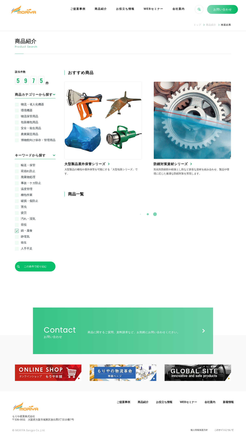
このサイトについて (224, 430)
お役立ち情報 (125, 8)
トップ (197, 24)
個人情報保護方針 (199, 430)
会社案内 (179, 8)
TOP (238, 424)
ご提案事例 (78, 8)
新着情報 (228, 401)
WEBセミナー (153, 8)
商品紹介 (101, 8)
